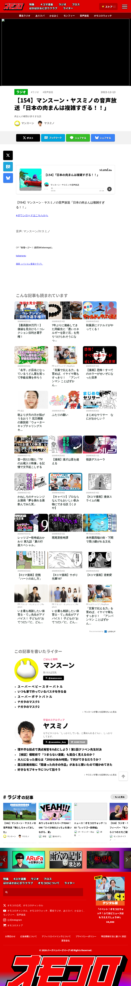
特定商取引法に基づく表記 (113, 936)
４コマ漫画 (46, 4)
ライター (68, 8)
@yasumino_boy (57, 742)
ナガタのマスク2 (28, 706)
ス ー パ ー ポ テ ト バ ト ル (35, 696)
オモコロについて (48, 883)
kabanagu (21, 255)
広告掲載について (28, 936)
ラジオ (62, 4)
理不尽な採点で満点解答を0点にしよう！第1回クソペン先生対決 (60, 749)
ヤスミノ (49, 123)
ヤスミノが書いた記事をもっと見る (101, 774)
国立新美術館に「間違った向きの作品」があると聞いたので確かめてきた (65, 764)
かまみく (54, 15)
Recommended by (96, 631)
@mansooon (55, 678)
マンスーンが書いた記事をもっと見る (100, 711)
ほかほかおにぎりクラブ (43, 8)
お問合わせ (10, 936)
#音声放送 (48, 92)
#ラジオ (35, 92)
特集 (31, 4)
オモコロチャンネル (33, 905)
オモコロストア (15, 925)
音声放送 (84, 15)
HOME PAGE (79, 742)
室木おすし (57, 836)
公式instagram (14, 919)
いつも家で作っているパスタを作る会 (42, 691)
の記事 (18, 797)
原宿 (44, 836)
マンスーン (27, 123)
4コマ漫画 (19, 879)
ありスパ (39, 15)
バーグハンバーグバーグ (58, 950)
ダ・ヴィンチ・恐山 (86, 832)
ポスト (30, 137)
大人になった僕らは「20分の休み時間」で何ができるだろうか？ (59, 759)
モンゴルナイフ (120, 836)
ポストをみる (28, 129)
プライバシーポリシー (86, 936)
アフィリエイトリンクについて (56, 936)
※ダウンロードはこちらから (32, 215)
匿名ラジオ (24, 15)
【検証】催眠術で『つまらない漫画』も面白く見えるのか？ (56, 754)
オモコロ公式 (14, 905)
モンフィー (69, 15)
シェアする (80, 137)
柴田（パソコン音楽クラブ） (29, 263)
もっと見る (120, 796)
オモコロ (13, 6)
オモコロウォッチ (103, 15)
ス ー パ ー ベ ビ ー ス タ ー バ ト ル (40, 686)
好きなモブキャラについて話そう (39, 769)
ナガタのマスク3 (28, 702)
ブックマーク (55, 137)
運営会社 (65, 940)
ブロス (76, 4)
